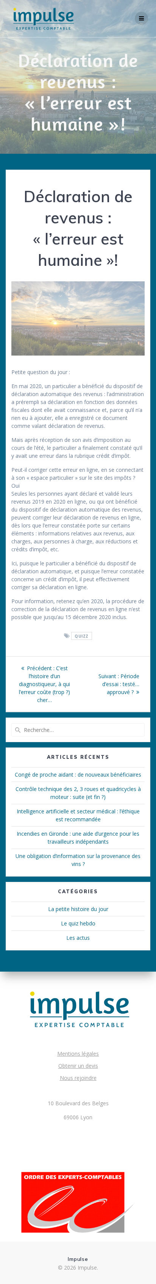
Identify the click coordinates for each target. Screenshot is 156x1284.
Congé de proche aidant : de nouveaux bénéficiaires (78, 774)
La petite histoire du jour (78, 909)
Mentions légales (78, 1053)
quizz (82, 636)
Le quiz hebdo (78, 923)
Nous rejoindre (78, 1077)
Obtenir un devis (78, 1065)
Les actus (78, 937)
